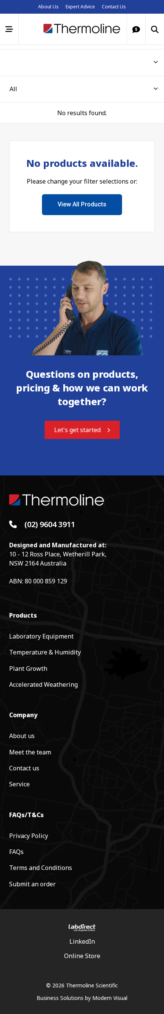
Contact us (24, 768)
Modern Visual (109, 997)
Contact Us (114, 6)
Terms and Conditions (40, 867)
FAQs (16, 852)
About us (22, 736)
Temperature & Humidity (45, 652)
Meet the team (30, 752)
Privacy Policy (28, 836)
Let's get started (77, 430)
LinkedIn (82, 941)
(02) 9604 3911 (49, 524)
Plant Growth (28, 668)
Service (19, 784)
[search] (155, 29)
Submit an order (32, 884)
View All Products (82, 204)
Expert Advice (80, 6)
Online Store (82, 956)
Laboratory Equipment (41, 636)
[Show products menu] (9, 29)
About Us (48, 6)
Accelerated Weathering (43, 684)
